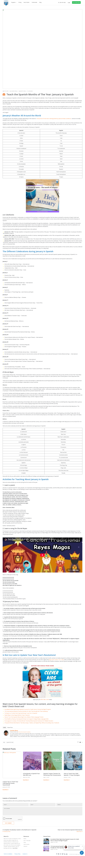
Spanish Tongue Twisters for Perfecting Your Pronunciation (52, 774)
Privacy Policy (17, 854)
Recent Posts (10, 727)
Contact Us (25, 854)
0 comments (30, 91)
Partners (25, 846)
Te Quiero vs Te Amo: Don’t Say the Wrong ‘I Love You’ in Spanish (21, 713)
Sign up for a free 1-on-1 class (56, 659)
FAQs (25, 842)
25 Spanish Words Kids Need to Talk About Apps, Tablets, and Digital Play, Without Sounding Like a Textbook (32, 723)
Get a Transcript (27, 840)
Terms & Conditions (8, 854)
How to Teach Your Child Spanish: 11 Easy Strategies (72, 774)
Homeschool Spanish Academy (24, 732)
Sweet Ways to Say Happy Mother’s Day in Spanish (17, 715)
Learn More (14, 848)
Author (4, 727)
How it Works (26, 844)
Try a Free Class (76, 2)
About (25, 838)
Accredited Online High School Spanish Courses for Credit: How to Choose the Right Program (28, 709)
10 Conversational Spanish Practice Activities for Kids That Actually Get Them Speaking (26, 711)
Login (69, 2)
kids (4, 742)
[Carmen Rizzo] (6, 731)
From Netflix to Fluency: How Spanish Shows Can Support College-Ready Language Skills (26, 719)
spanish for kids (10, 742)
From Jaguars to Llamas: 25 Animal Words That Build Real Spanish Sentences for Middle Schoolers (29, 721)
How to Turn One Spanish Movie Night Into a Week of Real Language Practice (24, 717)
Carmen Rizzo (14, 91)
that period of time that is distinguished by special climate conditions (54, 118)
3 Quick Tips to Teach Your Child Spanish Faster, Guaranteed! (10, 783)
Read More (5, 789)
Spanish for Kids (22, 91)
